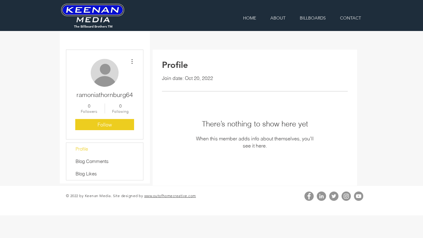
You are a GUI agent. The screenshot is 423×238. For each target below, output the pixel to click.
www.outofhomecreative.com (170, 195)
